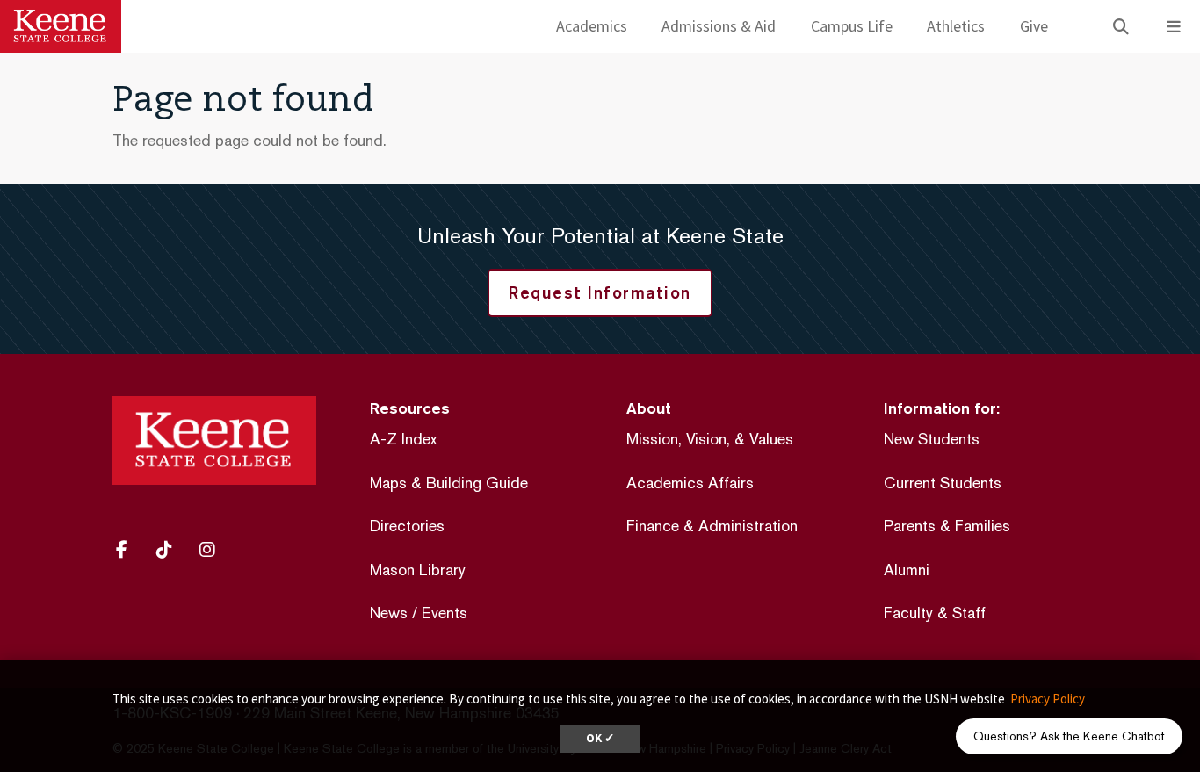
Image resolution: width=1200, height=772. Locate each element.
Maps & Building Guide (449, 482)
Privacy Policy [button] (1047, 698)
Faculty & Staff (935, 612)
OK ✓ (600, 738)
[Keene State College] (60, 26)
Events (444, 612)
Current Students (942, 482)
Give (1034, 26)
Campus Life (852, 26)
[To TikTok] (170, 549)
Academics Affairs (690, 482)
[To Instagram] (213, 549)
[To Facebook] (129, 549)
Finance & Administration (712, 525)
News (389, 612)
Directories (407, 525)
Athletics (956, 26)
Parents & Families (947, 525)
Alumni (906, 569)
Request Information (600, 292)
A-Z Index (403, 438)
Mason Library (418, 569)
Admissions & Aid (718, 26)
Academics (591, 26)
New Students (932, 438)
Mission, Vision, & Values (709, 438)
